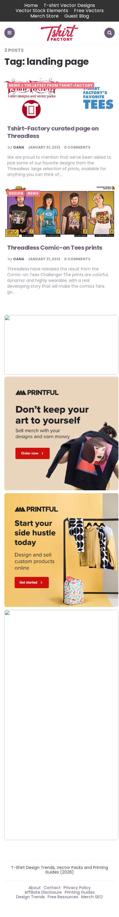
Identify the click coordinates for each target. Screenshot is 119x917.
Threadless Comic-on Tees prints (54, 248)
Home (31, 5)
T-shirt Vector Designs (69, 5)
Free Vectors (89, 10)
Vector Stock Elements (42, 10)
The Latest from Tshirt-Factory (58, 85)
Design (16, 193)
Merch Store (44, 16)
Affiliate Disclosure (43, 892)
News (14, 85)
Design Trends (30, 897)
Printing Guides (80, 892)
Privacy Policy (77, 888)
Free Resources (63, 897)
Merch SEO (92, 897)
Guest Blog (76, 16)
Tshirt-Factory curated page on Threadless (52, 132)
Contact (52, 888)
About (35, 888)
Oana (18, 147)
